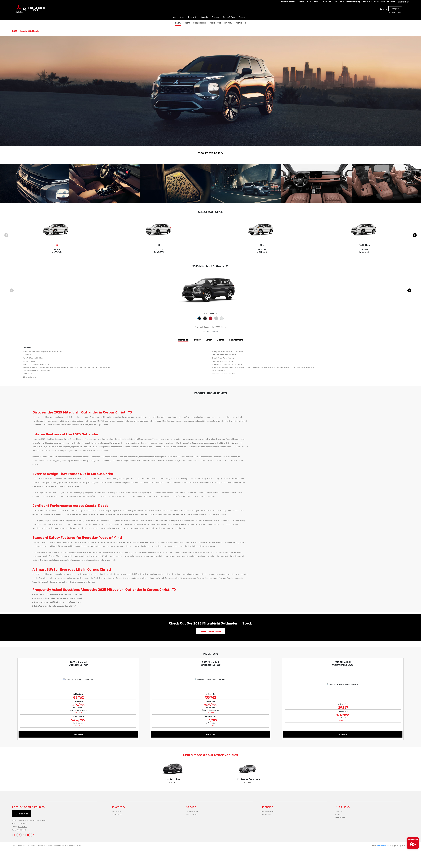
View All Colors (202, 327)
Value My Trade (265, 814)
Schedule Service (192, 811)
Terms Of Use (41, 845)
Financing (266, 806)
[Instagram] (401, 2)
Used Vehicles (117, 814)
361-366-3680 (307, 1)
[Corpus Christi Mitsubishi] (31, 8)
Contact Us (23, 814)
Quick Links (342, 806)
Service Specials (192, 814)
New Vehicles (116, 811)
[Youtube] (405, 2)
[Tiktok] (408, 2)
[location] (341, 2)
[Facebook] (399, 2)
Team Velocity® (381, 845)
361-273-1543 (322, 1)
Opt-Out (81, 845)
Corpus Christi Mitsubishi (19, 845)
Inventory (118, 806)
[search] (386, 8)
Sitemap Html (56, 845)
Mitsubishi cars (73, 845)
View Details (78, 734)
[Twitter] (403, 2)
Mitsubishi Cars (340, 818)
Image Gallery (220, 327)
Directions (338, 814)
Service (191, 806)
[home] (381, 8)
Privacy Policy (32, 845)
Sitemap (49, 845)
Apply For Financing (267, 811)
